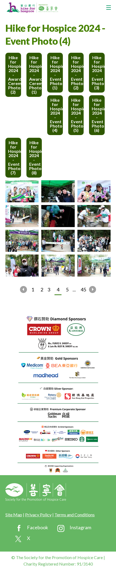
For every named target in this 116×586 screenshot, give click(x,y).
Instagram (80, 527)
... (74, 289)
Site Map (13, 514)
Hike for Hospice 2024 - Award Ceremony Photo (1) (35, 74)
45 (83, 289)
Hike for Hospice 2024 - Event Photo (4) (56, 115)
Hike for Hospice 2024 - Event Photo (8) (35, 157)
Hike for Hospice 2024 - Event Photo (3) (98, 72)
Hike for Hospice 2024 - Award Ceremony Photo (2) (14, 74)
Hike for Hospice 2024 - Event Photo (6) (98, 115)
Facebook (37, 527)
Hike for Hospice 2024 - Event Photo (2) (77, 72)
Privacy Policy (38, 514)
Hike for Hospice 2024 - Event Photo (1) (56, 72)
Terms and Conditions (74, 514)
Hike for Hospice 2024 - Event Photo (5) (77, 115)
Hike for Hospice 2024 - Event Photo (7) (14, 157)
